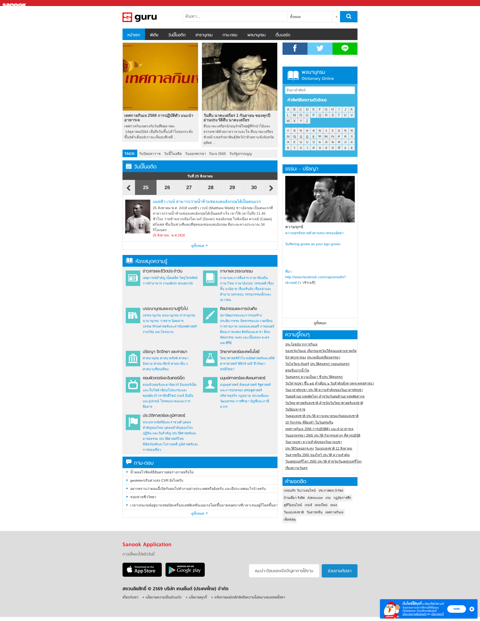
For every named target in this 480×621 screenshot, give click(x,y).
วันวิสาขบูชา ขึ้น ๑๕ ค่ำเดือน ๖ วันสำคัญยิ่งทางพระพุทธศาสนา (329, 383)
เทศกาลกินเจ (334, 512)
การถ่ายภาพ (229, 326)
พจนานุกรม (257, 35)
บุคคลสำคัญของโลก (178, 428)
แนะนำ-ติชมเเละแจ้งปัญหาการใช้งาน (284, 571)
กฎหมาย (244, 396)
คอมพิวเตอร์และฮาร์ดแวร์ (161, 385)
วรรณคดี (260, 283)
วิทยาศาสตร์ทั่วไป (232, 358)
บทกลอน (237, 294)
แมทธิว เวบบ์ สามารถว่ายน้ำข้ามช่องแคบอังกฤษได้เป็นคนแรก (207, 201)
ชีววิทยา (259, 364)
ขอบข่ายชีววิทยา (143, 497)
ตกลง (457, 608)
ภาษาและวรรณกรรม (236, 271)
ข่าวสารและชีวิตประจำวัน (162, 271)
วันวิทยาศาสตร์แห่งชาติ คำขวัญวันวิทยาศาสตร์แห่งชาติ (324, 403)
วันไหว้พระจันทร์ (297, 364)
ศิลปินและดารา (252, 332)
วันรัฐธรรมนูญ (240, 154)
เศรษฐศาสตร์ (253, 390)
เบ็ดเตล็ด (172, 278)
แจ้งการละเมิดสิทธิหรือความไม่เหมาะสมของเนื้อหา (249, 597)
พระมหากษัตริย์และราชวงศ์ (162, 422)
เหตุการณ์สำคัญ (154, 278)
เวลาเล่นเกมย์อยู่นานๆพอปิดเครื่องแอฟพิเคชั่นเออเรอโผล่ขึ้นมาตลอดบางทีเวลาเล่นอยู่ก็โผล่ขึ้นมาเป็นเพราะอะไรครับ (203, 505)
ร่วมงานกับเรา (340, 571)
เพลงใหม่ (321, 505)
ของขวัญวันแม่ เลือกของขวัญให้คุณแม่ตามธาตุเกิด (320, 351)
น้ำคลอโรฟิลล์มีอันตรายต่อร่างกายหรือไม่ (162, 472)
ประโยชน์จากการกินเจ (301, 344)
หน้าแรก (134, 35)
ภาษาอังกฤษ (244, 283)
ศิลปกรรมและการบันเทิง (238, 309)
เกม (328, 498)
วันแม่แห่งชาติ (294, 512)
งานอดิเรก (170, 283)
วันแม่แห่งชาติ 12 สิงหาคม (333, 448)
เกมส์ (180, 396)
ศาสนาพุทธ (151, 358)
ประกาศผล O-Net (330, 490)
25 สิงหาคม (161, 235)
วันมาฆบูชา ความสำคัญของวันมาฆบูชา (313, 442)
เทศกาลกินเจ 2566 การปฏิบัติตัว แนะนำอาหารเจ (158, 117)
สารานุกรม (204, 35)
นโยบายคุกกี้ (437, 614)
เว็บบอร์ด (283, 35)
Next (271, 190)
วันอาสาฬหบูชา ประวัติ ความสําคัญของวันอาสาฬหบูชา (324, 390)
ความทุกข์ (294, 227)
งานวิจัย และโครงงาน (158, 332)
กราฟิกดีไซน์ (167, 396)
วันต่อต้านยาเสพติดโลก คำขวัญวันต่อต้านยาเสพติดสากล (324, 396)
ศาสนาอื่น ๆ (179, 364)
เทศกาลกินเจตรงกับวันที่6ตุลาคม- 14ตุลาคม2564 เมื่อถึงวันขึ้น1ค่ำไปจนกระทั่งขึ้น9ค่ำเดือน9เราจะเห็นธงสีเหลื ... (158, 131)
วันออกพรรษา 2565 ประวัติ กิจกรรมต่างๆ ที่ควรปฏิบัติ (322, 435)
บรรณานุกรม (152, 315)
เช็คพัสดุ (290, 519)
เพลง (333, 505)
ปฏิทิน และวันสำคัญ (157, 433)
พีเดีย (154, 35)
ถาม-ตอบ (230, 35)
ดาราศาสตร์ (228, 364)
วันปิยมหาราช (150, 154)
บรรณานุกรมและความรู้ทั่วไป (165, 309)
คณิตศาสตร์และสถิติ (260, 358)
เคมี (249, 364)
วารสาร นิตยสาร (172, 321)
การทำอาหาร (152, 283)
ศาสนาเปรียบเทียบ (155, 369)
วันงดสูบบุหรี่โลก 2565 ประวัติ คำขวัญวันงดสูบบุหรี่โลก (323, 461)
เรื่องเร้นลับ (246, 289)
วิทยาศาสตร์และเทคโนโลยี (240, 352)
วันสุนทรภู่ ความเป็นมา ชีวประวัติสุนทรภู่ (314, 377)
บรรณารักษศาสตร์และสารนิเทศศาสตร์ (170, 326)
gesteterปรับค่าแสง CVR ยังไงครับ (156, 480)
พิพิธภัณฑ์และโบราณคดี (160, 444)
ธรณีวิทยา (227, 369)
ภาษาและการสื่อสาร (234, 278)
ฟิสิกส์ (242, 364)
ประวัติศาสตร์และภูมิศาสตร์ (164, 416)
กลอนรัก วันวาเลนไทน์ (300, 490)
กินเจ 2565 (217, 154)
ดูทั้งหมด (198, 246)
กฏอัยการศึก (342, 498)
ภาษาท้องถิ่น (259, 278)
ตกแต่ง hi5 (185, 283)
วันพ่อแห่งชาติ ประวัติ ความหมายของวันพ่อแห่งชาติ (321, 416)
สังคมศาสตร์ (248, 385)
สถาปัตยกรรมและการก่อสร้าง (241, 315)
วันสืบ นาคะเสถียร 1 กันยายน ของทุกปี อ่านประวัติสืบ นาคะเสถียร (237, 117)
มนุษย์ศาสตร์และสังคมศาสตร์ (243, 378)
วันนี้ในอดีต (177, 35)
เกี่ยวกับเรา (130, 597)
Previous (129, 190)
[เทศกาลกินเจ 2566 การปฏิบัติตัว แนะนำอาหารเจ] (160, 77)
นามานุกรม (151, 321)
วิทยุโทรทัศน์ (188, 278)
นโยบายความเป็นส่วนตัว (414, 614)
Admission (315, 498)
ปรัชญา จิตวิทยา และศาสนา (165, 352)
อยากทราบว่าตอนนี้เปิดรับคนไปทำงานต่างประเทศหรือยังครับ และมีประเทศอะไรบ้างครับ (198, 489)
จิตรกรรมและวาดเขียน (256, 321)
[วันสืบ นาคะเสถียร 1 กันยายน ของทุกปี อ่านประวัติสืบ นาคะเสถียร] (239, 77)
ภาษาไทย (227, 283)
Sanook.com (15, 3)
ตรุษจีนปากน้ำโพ (297, 370)
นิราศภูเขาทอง (295, 357)
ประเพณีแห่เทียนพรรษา (323, 357)
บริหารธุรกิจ (228, 396)
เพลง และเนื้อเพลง (247, 337)
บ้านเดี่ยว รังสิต (294, 498)
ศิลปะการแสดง (230, 332)
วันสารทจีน (314, 512)
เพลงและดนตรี (248, 326)
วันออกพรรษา (195, 154)
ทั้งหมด (295, 17)
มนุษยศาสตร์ (229, 385)
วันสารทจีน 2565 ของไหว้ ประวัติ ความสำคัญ (317, 455)
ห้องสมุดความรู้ (151, 261)
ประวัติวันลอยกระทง (299, 448)
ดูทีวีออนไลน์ (293, 505)
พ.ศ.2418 (178, 235)
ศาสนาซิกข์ (162, 364)
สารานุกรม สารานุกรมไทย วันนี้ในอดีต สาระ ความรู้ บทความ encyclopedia (148, 17)
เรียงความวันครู (296, 468)
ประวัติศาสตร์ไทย (171, 439)
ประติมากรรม (229, 321)
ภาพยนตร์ (267, 326)
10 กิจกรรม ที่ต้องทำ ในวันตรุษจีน (309, 422)
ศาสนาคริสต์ (169, 358)
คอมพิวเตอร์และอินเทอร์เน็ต (163, 378)
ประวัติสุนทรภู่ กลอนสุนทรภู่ (330, 364)
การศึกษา (242, 401)
